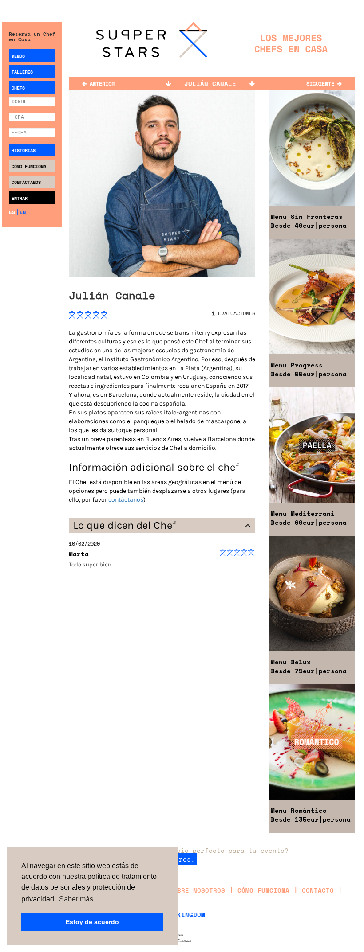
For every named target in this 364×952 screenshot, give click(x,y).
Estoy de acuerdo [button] (92, 921)
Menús (18, 56)
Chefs (18, 88)
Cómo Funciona (29, 166)
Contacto (318, 890)
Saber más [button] (76, 899)
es (12, 212)
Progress (297, 365)
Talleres (22, 72)
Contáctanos (26, 182)
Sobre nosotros (197, 890)
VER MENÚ (311, 119)
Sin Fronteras (307, 216)
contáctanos (125, 499)
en (23, 212)
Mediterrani (303, 513)
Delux (291, 662)
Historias (24, 150)
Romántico (299, 810)
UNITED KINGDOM (177, 914)
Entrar (20, 198)
